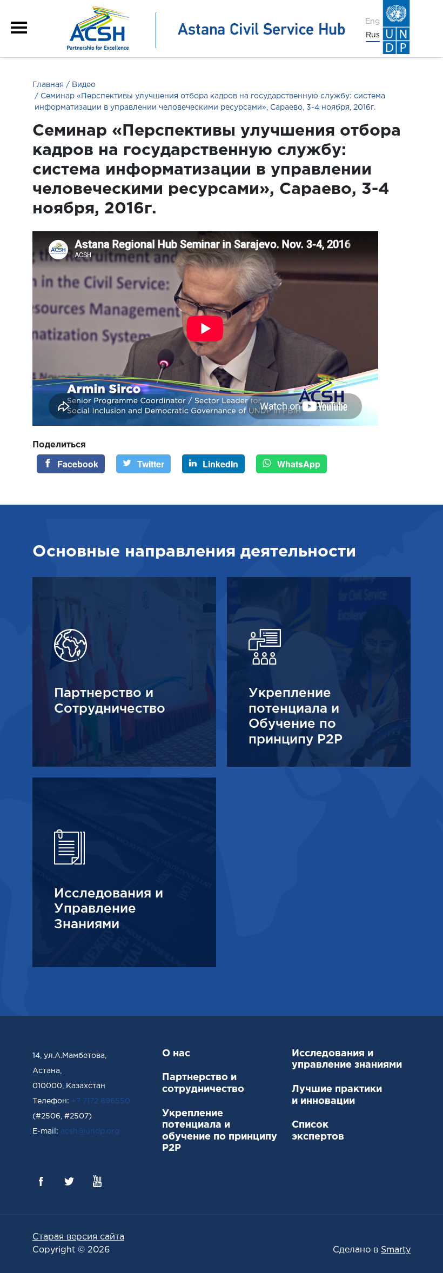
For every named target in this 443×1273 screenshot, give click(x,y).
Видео (83, 85)
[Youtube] (97, 1181)
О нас (176, 1053)
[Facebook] (41, 1181)
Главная (48, 85)
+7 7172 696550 (100, 1101)
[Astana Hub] (202, 28)
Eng (372, 21)
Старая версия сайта (78, 1237)
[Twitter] (69, 1181)
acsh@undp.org (90, 1131)
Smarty (396, 1250)
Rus (373, 35)
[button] (19, 27)
